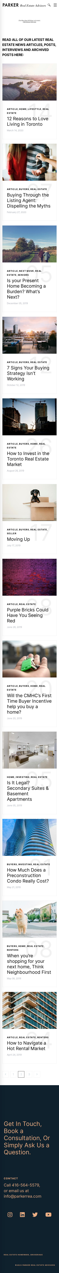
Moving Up (18, 539)
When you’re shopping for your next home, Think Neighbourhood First (29, 964)
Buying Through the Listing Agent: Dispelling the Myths (29, 200)
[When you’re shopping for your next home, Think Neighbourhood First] (29, 902)
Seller (11, 533)
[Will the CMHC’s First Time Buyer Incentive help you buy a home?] (29, 642)
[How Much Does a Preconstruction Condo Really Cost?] (29, 820)
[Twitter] (35, 1214)
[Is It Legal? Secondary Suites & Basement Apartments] (29, 733)
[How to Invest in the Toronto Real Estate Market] (29, 400)
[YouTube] (48, 1214)
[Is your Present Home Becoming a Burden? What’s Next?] (29, 227)
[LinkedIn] (22, 1214)
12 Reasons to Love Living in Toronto (27, 121)
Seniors (23, 275)
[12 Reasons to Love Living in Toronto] (29, 65)
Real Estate (38, 189)
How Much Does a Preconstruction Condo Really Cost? (28, 875)
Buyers (24, 189)
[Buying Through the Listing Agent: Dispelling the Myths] (29, 145)
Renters (12, 950)
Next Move (26, 271)
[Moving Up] (29, 486)
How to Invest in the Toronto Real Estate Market (28, 459)
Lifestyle (34, 109)
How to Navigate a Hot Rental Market (26, 1045)
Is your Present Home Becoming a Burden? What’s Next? (26, 289)
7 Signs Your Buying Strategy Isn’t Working (28, 373)
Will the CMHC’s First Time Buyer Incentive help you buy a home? (29, 704)
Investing (23, 777)
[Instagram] (10, 1214)
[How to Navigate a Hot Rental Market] (29, 993)
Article (12, 109)
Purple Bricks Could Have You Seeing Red (28, 615)
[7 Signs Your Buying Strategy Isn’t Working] (29, 318)
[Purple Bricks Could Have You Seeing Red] (29, 560)
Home (23, 109)
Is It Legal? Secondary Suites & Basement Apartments (28, 791)
